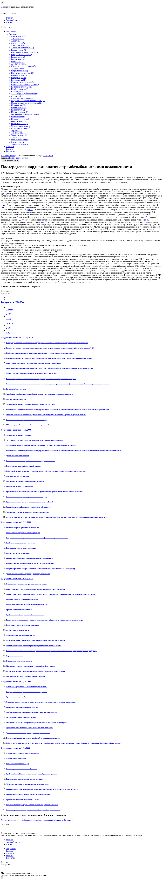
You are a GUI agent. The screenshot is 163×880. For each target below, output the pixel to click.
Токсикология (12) (19, 133)
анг (8, 7)
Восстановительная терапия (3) (24, 52)
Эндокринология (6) (20, 144)
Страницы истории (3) (21, 128)
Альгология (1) (17, 38)
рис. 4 (145, 220)
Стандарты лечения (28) (21, 126)
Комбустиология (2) (19, 89)
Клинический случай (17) (22, 82)
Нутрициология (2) (19, 112)
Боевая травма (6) (18, 50)
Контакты (10, 151)
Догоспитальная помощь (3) (23, 66)
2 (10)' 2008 (48, 155)
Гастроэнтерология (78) (21, 55)
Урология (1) (16, 137)
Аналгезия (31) (17, 41)
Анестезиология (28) (20, 45)
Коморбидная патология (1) (23, 87)
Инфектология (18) (19, 71)
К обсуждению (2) (19, 91)
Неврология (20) (18, 105)
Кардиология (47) (18, 80)
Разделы (12, 34)
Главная (9, 18)
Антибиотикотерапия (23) (22, 48)
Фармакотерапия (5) (20, 140)
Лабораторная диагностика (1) (24, 94)
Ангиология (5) (18, 43)
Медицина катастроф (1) (21, 98)
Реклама (9, 149)
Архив (9, 22)
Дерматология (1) (18, 64)
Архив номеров (8, 155)
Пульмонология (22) (20, 119)
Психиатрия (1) (18, 117)
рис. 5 (43, 222)
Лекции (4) (16, 96)
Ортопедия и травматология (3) (25, 114)
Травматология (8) (19, 135)
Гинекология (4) (18, 59)
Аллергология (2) (18, 36)
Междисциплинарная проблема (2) (26, 103)
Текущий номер (13, 20)
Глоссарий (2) (17, 61)
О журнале (11, 31)
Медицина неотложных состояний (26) (28, 101)
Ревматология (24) (19, 121)
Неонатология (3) (18, 107)
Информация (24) (18, 78)
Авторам (10, 147)
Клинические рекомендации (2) (25, 84)
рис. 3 (29, 210)
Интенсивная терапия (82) (22, 73)
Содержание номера (10, 160)
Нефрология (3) (18, 110)
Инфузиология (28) (19, 75)
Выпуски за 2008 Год (12, 302)
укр (2, 7)
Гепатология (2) (18, 57)
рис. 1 (66, 205)
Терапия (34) (16, 130)
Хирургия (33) (17, 142)
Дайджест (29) (17, 68)
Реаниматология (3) (19, 124)
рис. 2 (4, 207)
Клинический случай (18, 158)
